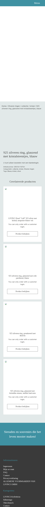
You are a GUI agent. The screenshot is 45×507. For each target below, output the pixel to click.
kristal (32, 106)
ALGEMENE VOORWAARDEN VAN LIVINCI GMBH (19, 482)
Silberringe (7, 500)
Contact (6, 475)
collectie (24, 106)
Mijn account (8, 469)
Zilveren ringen (14, 106)
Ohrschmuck (8, 503)
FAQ (5, 472)
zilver (19, 171)
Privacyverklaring (10, 478)
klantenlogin (33, 163)
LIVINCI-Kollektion (11, 497)
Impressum (7, 466)
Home (4, 106)
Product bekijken (22, 234)
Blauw (10, 171)
